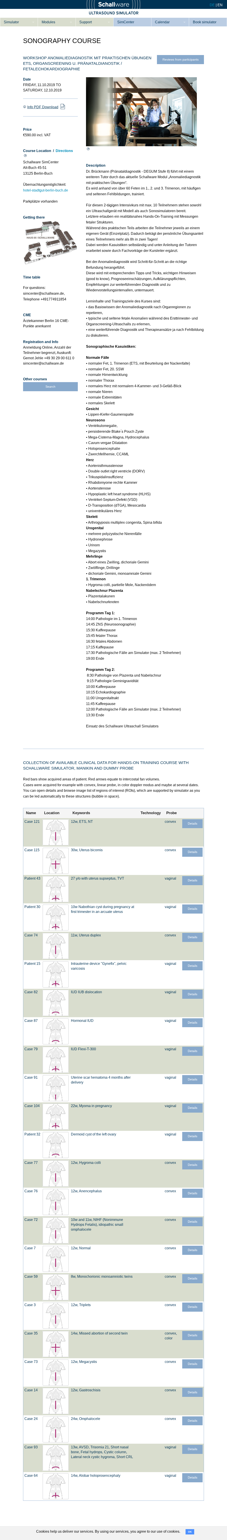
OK (190, 1531)
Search (50, 386)
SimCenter (125, 22)
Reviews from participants (180, 59)
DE (212, 5)
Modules (48, 22)
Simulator (11, 22)
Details (192, 823)
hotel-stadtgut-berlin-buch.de (45, 190)
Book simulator (204, 22)
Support (85, 22)
